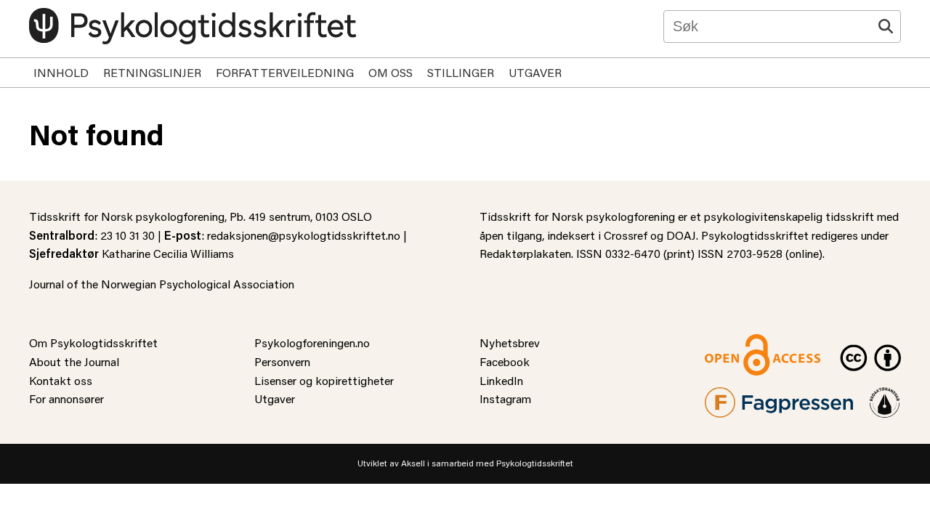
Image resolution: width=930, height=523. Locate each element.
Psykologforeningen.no (312, 342)
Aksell (413, 463)
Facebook (505, 361)
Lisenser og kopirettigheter (324, 380)
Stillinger (460, 72)
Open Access (738, 342)
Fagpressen (734, 396)
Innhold (61, 72)
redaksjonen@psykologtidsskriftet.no (303, 235)
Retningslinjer (152, 72)
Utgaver (535, 72)
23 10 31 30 (127, 235)
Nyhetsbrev (510, 342)
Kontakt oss (60, 380)
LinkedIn (501, 380)
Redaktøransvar (885, 396)
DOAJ (681, 235)
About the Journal (74, 361)
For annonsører (66, 398)
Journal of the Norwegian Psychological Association (161, 283)
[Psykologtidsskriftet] (192, 26)
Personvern (282, 361)
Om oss (390, 72)
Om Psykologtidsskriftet (93, 342)
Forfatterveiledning (285, 72)
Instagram (505, 398)
